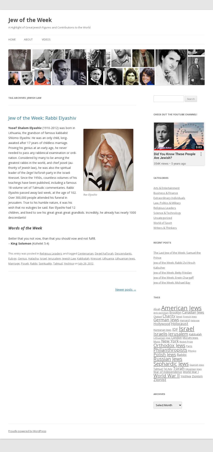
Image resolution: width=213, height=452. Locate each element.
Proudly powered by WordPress (27, 431)
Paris (189, 346)
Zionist (160, 379)
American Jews (181, 308)
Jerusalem (54, 258)
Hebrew (195, 320)
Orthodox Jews (169, 345)
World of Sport (163, 223)
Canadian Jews (193, 312)
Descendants (123, 253)
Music (157, 341)
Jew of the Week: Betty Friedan (173, 272)
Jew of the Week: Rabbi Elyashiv (42, 118)
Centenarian (86, 253)
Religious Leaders (51, 253)
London (176, 337)
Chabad (158, 316)
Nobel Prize (186, 341)
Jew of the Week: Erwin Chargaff (174, 277)
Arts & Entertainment (167, 188)
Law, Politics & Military (167, 203)
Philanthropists (170, 350)
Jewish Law (69, 258)
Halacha (33, 258)
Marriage (14, 263)
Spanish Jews (196, 364)
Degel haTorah (104, 253)
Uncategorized (163, 218)
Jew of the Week (30, 20)
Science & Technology (167, 213)
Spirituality (45, 263)
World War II (167, 376)
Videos (46, 39)
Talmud (58, 263)
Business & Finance (166, 193)
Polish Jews (165, 354)
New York (170, 341)
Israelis (160, 334)
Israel (43, 258)
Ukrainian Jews (193, 368)
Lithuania (108, 258)
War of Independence (168, 372)
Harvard (185, 320)
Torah (179, 368)
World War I (191, 372)
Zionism (197, 376)
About (28, 39)
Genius (22, 258)
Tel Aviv (167, 368)
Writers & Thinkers (165, 228)
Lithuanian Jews (125, 258)
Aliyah (157, 309)
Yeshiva (69, 263)
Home (12, 39)
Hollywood (162, 324)
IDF (175, 329)
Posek (25, 263)
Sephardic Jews (171, 363)
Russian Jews (168, 359)
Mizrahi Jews (190, 338)
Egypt (179, 316)
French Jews (190, 316)
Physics (192, 350)
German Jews (166, 320)
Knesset (96, 258)
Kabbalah (83, 258)
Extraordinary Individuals (169, 198)
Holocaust (179, 323)
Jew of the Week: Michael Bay (172, 282)
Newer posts (125, 289)
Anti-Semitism (161, 312)
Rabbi (33, 263)
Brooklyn (175, 312)
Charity (169, 315)
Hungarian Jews (162, 329)
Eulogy (12, 258)
